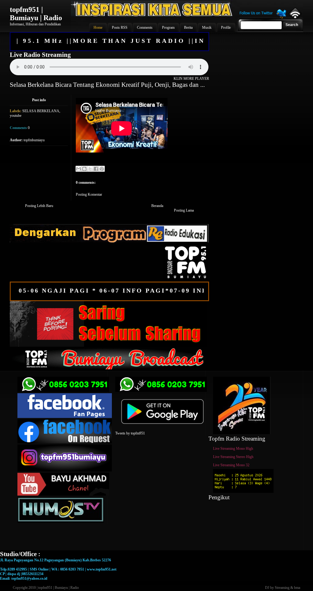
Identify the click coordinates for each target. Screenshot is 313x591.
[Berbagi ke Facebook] (96, 169)
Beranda (157, 206)
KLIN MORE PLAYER (191, 78)
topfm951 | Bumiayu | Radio (36, 14)
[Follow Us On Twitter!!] (262, 18)
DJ (267, 587)
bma (297, 587)
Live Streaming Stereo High (233, 457)
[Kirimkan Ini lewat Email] (78, 169)
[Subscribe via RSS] (295, 17)
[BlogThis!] (84, 169)
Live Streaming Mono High (233, 448)
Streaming (282, 587)
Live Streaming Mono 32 (231, 465)
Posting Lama (184, 210)
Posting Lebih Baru (39, 206)
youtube (15, 115)
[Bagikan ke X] (90, 169)
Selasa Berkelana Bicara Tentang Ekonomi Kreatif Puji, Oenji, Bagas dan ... (107, 84)
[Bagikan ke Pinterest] (102, 169)
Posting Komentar (89, 194)
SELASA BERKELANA (40, 111)
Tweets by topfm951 (130, 433)
